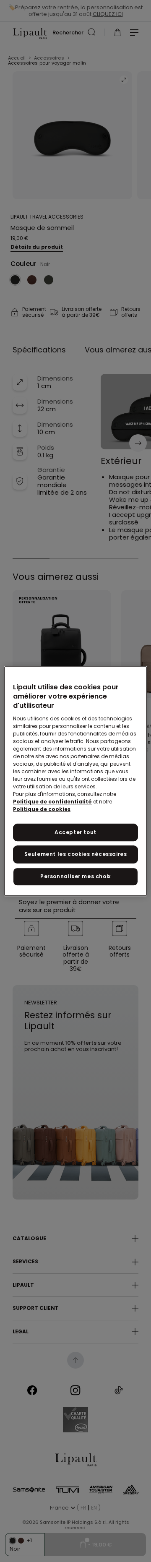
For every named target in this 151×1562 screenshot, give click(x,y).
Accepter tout (75, 832)
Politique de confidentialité (52, 801)
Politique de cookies (41, 809)
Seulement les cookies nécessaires (75, 854)
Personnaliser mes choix (75, 876)
